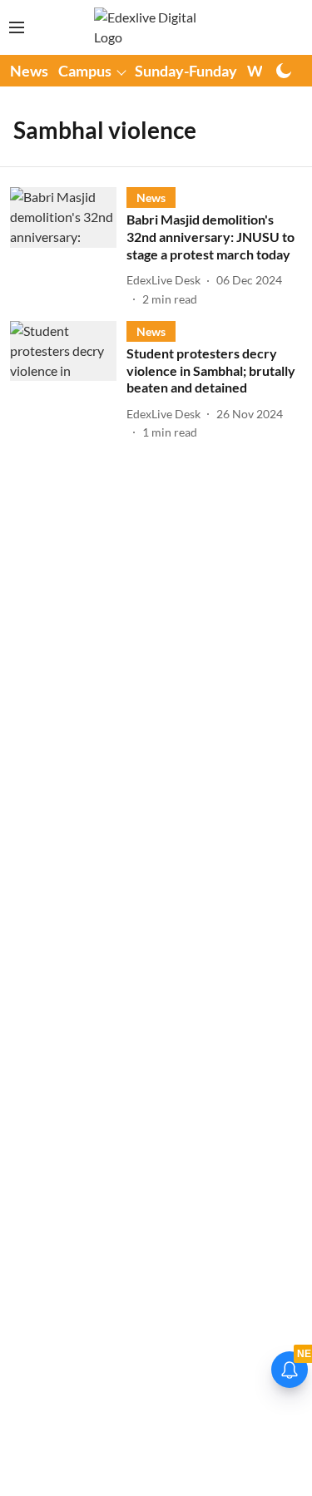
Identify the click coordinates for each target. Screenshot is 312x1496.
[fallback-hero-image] (68, 247)
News (29, 71)
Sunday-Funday (186, 71)
